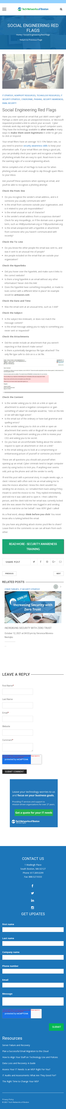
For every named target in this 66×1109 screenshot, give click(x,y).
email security (9, 103)
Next (58, 574)
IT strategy (7, 95)
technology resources (48, 95)
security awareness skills (35, 145)
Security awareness (53, 99)
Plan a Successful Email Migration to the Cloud (25, 1051)
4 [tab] (61, 586)
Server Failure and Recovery (16, 1045)
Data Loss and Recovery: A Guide (18, 1063)
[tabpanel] (33, 617)
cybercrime (27, 99)
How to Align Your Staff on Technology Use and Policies (30, 1057)
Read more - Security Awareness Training (33, 546)
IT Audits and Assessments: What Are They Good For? (29, 1075)
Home (19, 34)
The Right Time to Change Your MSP (20, 1081)
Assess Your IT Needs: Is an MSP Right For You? (26, 1069)
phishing (38, 99)
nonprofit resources (24, 95)
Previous (9, 574)
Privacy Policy (8, 1099)
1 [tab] (56, 586)
